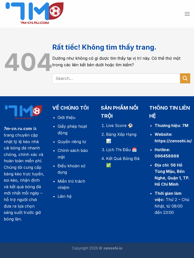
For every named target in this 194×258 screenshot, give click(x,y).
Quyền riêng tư (72, 141)
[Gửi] (185, 78)
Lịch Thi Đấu (118, 149)
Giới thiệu (66, 117)
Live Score (116, 125)
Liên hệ (64, 196)
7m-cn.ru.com (18, 128)
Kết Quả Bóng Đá (122, 158)
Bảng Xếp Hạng (121, 134)
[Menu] (187, 14)
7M (185, 125)
